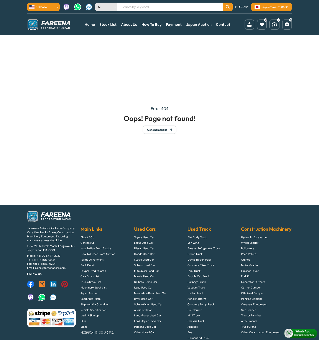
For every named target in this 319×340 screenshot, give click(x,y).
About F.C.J (87, 237)
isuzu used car (143, 287)
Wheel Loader (249, 243)
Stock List (108, 24)
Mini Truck (193, 315)
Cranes (245, 259)
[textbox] (39, 7)
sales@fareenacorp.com (50, 268)
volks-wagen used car (148, 304)
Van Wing (193, 243)
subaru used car (144, 265)
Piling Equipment (251, 299)
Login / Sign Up (90, 315)
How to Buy (151, 24)
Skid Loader (248, 310)
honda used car (144, 254)
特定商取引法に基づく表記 (97, 332)
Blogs (84, 327)
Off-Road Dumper (252, 293)
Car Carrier (194, 310)
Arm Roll (192, 327)
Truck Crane (248, 327)
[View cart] (287, 24)
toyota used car (144, 237)
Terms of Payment (92, 259)
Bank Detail (88, 265)
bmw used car (143, 299)
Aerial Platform (196, 299)
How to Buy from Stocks (96, 248)
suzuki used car (144, 259)
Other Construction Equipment (260, 332)
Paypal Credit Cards (93, 271)
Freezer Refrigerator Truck (203, 248)
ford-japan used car (147, 321)
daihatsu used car (145, 282)
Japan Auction (199, 24)
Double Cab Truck (198, 276)
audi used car (143, 310)
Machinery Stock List (94, 287)
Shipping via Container (95, 304)
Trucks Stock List (91, 282)
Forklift (245, 276)
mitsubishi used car (146, 271)
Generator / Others (253, 282)
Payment (174, 24)
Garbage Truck (196, 282)
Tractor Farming (251, 315)
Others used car (144, 332)
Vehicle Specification (93, 310)
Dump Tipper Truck (199, 259)
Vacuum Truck (196, 287)
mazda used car (144, 276)
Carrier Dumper (251, 287)
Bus (189, 332)
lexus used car (143, 243)
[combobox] (43, 7)
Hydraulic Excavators (254, 237)
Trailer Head (195, 293)
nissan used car (144, 248)
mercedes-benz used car (150, 293)
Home (90, 24)
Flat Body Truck (197, 237)
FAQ (83, 321)
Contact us (87, 243)
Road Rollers (248, 254)
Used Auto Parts (90, 299)
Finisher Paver (250, 271)
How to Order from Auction (98, 254)
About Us (129, 24)
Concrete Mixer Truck (200, 265)
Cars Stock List (90, 276)
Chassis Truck (195, 321)
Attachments (249, 321)
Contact (223, 24)
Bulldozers (247, 248)
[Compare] (274, 24)
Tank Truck (194, 271)
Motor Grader (249, 265)
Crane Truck (194, 254)
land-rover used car (147, 315)
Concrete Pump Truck (200, 304)
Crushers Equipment (254, 304)
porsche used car (145, 327)
